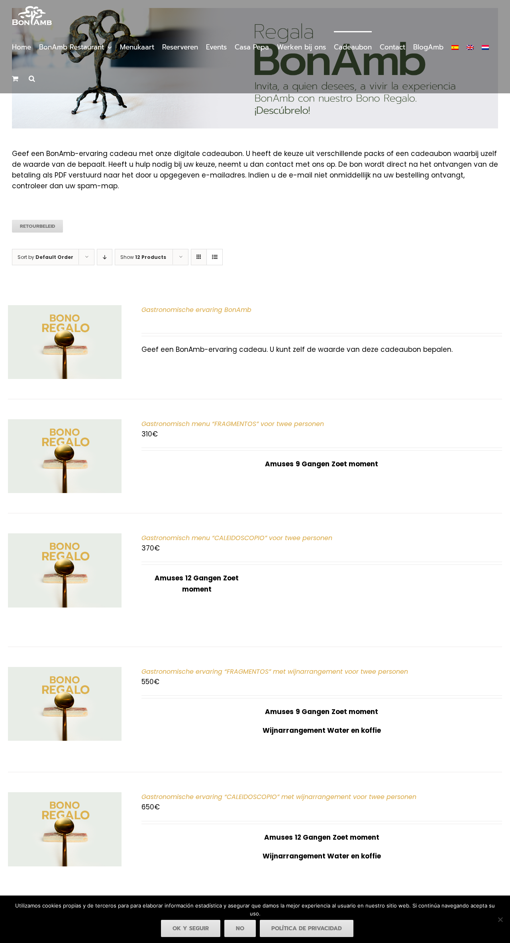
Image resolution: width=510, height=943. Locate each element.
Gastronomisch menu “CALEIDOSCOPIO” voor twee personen (236, 538)
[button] (32, 77)
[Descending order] (104, 257)
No (240, 928)
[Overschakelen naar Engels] (470, 46)
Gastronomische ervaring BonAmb (196, 309)
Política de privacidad (306, 928)
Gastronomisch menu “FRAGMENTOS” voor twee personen (232, 423)
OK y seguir (191, 928)
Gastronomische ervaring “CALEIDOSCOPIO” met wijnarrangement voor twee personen (278, 796)
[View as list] (214, 257)
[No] (500, 919)
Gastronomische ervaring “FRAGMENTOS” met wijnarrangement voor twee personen (274, 671)
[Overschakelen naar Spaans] (455, 46)
